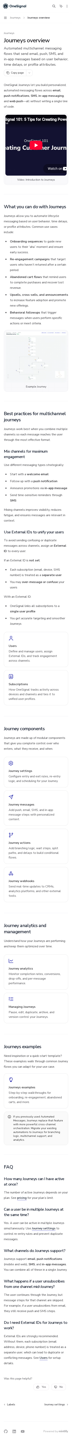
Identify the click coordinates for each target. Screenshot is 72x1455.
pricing (22, 1198)
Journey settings (43, 1228)
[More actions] (67, 6)
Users (44, 1358)
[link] (36, 649)
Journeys (9, 33)
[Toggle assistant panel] (61, 6)
